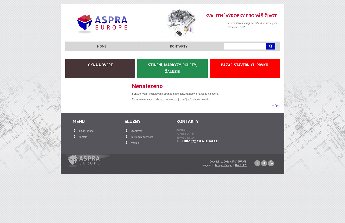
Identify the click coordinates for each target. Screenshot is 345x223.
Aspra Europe (102, 24)
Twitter (264, 163)
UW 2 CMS (241, 165)
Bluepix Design (223, 165)
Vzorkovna (136, 131)
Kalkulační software (142, 137)
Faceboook (257, 163)
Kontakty (179, 46)
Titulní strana (86, 131)
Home (101, 46)
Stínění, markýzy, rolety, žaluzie (172, 68)
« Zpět (276, 105)
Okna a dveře (100, 64)
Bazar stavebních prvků (244, 64)
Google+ (271, 163)
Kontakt (83, 137)
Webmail (135, 143)
